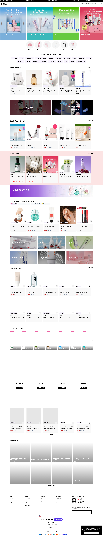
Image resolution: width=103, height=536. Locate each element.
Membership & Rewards (14, 502)
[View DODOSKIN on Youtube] (52, 519)
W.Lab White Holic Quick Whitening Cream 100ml (65, 291)
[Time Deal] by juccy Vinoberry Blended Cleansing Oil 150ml (82, 177)
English (43, 516)
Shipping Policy (27, 498)
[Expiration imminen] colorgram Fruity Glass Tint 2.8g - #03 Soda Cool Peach (50, 427)
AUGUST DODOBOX (47, 176)
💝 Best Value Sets (45, 203)
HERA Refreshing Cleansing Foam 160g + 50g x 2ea (66, 144)
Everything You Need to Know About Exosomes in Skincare (40, 480)
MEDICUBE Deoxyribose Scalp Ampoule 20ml (83, 91)
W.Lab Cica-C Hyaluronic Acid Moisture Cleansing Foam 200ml (17, 291)
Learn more (88, 530)
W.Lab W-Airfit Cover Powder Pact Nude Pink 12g (66, 318)
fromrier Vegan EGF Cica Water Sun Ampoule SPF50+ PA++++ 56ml (66, 91)
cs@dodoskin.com (51, 532)
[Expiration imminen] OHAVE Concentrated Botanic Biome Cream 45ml (33, 177)
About (11, 496)
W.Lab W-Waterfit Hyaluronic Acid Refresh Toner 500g (33, 291)
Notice (26, 501)
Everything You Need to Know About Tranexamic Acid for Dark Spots (82, 459)
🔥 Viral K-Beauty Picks (35, 203)
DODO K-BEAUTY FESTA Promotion (61, 481)
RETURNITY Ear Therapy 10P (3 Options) (68, 227)
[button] (50, 4)
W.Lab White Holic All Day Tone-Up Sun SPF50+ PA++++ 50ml (34, 318)
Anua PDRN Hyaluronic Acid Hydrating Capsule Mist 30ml (34, 227)
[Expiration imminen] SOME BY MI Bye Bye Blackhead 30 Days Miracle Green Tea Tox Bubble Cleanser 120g (17, 177)
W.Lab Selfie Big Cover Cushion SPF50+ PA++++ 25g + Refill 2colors (17, 318)
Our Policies (58, 496)
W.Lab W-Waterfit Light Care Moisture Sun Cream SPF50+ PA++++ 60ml (82, 291)
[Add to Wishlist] (23, 85)
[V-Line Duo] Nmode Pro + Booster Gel (32, 144)
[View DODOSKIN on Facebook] (46, 519)
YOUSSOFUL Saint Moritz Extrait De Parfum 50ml (34, 91)
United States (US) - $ (56, 516)
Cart (41, 498)
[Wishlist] (96, 3)
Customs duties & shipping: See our (82, 0)
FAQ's (26, 502)
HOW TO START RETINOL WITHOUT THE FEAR (61, 459)
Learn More (20, 387)
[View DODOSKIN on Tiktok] (43, 519)
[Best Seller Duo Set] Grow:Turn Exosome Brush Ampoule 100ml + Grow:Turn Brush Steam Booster (83, 144)
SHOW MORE (90, 67)
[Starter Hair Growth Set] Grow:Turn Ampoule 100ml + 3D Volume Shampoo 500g (17, 144)
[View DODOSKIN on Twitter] (49, 519)
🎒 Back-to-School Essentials (24, 203)
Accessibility (58, 501)
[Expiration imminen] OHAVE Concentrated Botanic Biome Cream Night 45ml (83, 427)
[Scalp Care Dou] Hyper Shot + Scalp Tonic (49, 144)
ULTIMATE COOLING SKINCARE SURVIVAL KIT (18, 459)
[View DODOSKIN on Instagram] (41, 519)
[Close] (101, 526)
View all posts (51, 485)
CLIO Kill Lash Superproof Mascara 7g (82, 227)
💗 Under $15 (14, 203)
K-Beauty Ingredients (28, 505)
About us (11, 498)
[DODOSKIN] (4, 4)
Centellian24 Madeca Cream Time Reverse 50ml (49, 91)
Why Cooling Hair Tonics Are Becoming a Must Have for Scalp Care (83, 480)
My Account (43, 496)
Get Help (26, 496)
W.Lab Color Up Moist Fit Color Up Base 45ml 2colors (49, 318)
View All (91, 201)
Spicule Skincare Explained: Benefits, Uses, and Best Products (19, 480)
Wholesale (11, 501)
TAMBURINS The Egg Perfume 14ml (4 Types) (17, 91)
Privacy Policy (58, 498)
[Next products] (91, 217)
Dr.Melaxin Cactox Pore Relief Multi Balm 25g (66, 177)
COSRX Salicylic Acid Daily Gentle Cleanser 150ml (50, 227)
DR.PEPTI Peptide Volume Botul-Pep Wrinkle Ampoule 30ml (83, 318)
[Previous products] (11, 217)
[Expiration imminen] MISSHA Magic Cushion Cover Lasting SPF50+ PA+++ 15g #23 (16, 427)
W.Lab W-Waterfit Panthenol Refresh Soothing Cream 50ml (49, 291)
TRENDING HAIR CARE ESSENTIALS (40, 459)
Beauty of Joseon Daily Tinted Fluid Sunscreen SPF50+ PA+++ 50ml (18, 227)
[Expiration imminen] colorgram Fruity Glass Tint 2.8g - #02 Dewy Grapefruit (33, 427)
